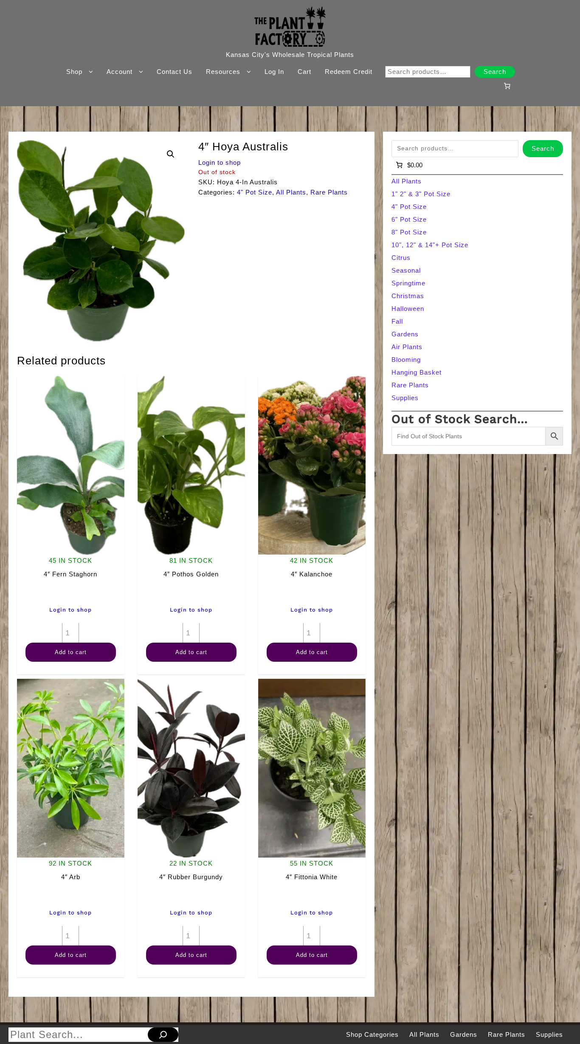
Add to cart (71, 652)
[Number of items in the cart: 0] (507, 86)
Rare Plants (329, 192)
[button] (170, 154)
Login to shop (219, 162)
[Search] (163, 1034)
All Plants (291, 192)
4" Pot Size (254, 192)
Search (495, 71)
